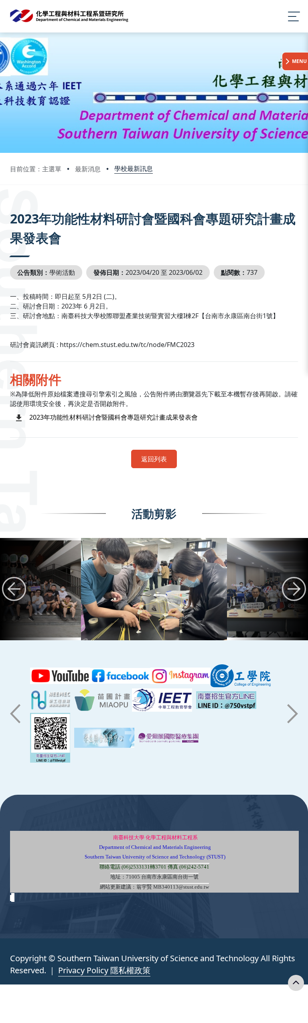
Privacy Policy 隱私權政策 (104, 970)
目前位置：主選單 (35, 168)
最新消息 (88, 168)
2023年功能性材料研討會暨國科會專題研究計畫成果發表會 (113, 417)
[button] (14, 589)
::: (12, 207)
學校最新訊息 (133, 168)
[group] (154, 589)
